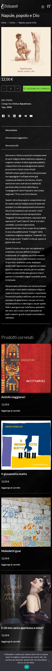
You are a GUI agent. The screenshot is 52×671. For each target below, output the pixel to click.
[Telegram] (25, 112)
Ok (27, 667)
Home (3, 22)
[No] (48, 661)
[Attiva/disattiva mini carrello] (49, 6)
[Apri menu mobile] (42, 7)
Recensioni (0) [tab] (11, 145)
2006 (9, 107)
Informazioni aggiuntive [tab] (16, 138)
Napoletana (25, 103)
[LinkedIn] (14, 112)
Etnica (12, 22)
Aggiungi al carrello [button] (10, 410)
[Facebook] (3, 112)
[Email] (31, 112)
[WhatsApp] (20, 112)
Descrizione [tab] (11, 130)
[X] (9, 112)
